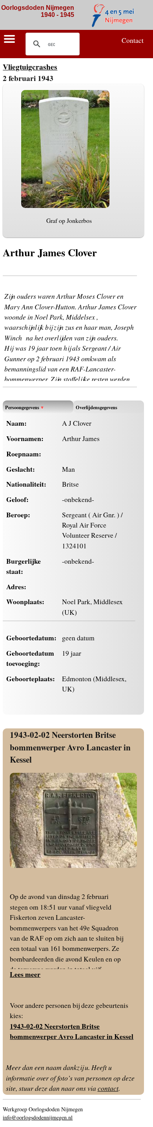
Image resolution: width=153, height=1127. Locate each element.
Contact (133, 40)
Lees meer (25, 974)
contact (108, 1088)
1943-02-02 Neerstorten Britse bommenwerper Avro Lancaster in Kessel (70, 746)
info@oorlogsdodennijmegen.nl (38, 1117)
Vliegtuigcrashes (30, 66)
